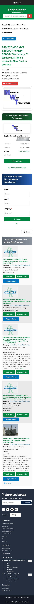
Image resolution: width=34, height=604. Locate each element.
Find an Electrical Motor (13, 579)
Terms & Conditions (22, 602)
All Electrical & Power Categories (11, 574)
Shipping (4, 541)
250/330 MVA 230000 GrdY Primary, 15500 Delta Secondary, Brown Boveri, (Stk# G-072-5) (15, 261)
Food (8, 563)
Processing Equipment (12, 567)
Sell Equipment (6, 548)
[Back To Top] (28, 598)
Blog (3, 538)
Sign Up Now (26, 502)
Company (8, 209)
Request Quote (11, 83)
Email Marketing (6, 553)
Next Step (17, 219)
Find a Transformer (11, 577)
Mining (8, 565)
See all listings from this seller (17, 167)
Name (6, 189)
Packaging (9, 569)
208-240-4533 (24, 151)
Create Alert (10, 39)
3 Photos (8, 483)
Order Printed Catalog (7, 528)
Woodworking (10, 571)
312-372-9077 (7, 590)
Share (28, 232)
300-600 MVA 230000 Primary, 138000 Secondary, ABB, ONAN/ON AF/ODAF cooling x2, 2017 (16, 440)
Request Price (11, 281)
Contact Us (5, 526)
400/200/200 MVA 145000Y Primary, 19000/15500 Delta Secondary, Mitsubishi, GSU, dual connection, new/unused (17, 397)
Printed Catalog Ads (7, 550)
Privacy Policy (10, 602)
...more (21, 368)
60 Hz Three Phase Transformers (20, 265)
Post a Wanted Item (12, 581)
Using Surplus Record (7, 531)
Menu (17, 2)
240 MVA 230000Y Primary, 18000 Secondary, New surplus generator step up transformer (17, 301)
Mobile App (5, 536)
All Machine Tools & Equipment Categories (13, 560)
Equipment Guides (6, 533)
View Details (8, 276)
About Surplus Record (7, 523)
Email (6, 199)
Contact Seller (17, 161)
